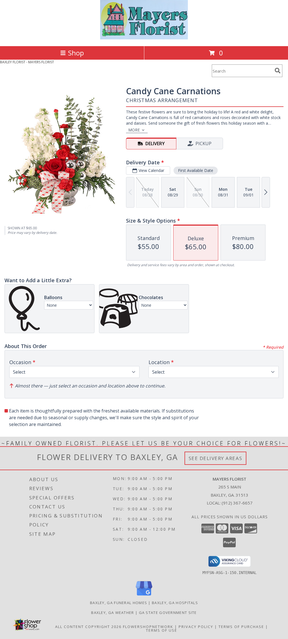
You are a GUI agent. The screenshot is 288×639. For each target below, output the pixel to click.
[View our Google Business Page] (144, 595)
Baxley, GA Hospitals (175, 602)
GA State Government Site (168, 612)
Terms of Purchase (241, 626)
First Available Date (195, 170)
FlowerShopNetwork (148, 626)
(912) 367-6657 (237, 503)
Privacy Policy (196, 626)
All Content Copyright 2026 (88, 626)
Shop (76, 52)
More (134, 130)
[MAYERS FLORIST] (144, 38)
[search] (277, 71)
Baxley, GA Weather (112, 612)
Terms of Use (161, 630)
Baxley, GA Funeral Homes (118, 602)
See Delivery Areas (215, 458)
